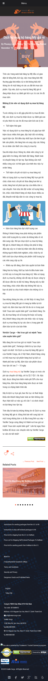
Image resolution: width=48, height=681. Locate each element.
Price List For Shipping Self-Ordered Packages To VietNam (23, 540)
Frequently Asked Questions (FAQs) (15, 562)
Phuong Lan (9, 44)
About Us (7, 557)
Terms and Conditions (11, 567)
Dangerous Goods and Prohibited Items (17, 577)
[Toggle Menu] (3, 3)
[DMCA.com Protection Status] (22, 652)
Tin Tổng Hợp (33, 44)
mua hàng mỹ (15, 371)
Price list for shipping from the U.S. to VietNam (19, 535)
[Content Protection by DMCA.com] (36, 439)
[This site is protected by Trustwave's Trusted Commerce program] (23, 645)
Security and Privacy (10, 572)
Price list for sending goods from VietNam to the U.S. (21, 545)
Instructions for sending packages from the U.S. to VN (21, 524)
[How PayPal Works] (5, 661)
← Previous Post (28, 461)
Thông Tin (21, 44)
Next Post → (41, 461)
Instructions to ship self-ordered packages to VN (20, 530)
